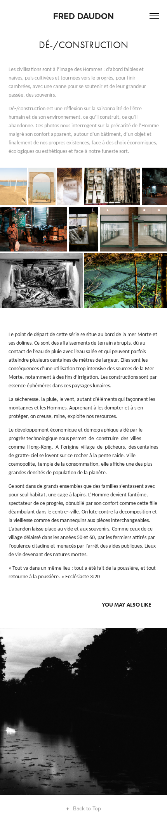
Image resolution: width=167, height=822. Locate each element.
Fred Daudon (83, 16)
